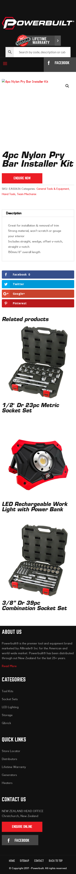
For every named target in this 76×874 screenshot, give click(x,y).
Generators (9, 775)
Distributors (9, 759)
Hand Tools (8, 194)
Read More (9, 666)
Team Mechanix (26, 194)
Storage (7, 715)
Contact (39, 860)
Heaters (7, 783)
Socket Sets (10, 699)
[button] (67, 86)
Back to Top (56, 860)
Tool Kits (7, 691)
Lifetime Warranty (14, 767)
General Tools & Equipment (52, 189)
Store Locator (11, 751)
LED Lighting (10, 707)
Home (12, 860)
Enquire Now (22, 178)
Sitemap (24, 860)
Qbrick (6, 723)
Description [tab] (14, 213)
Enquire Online (22, 826)
